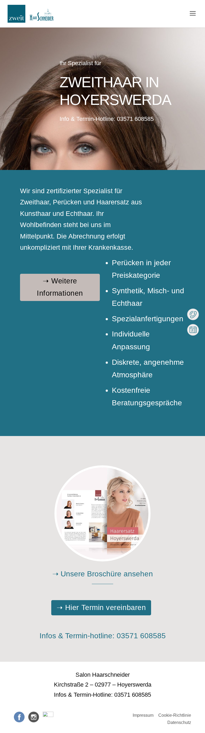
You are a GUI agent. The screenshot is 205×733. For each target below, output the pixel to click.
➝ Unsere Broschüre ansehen (102, 574)
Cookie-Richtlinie (174, 715)
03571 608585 (135, 119)
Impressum (143, 715)
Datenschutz (179, 722)
